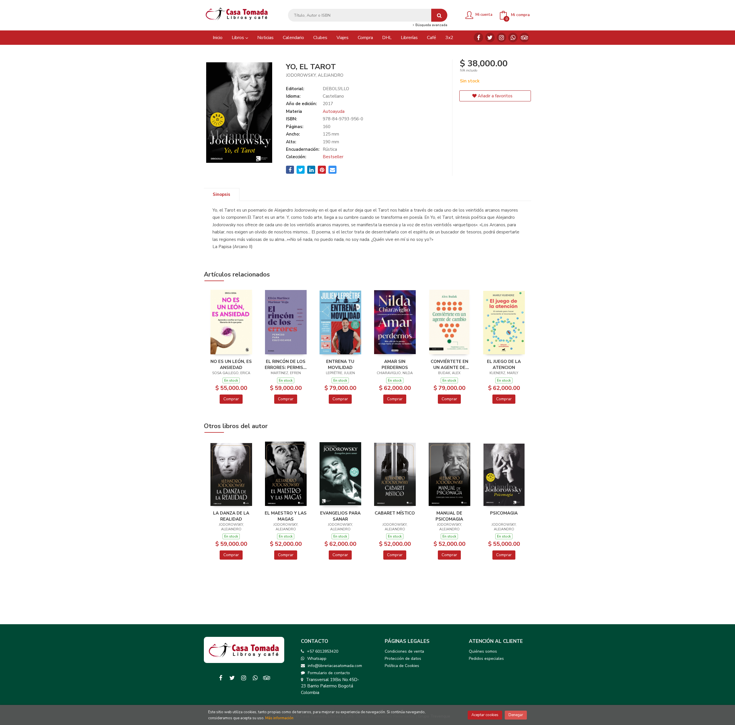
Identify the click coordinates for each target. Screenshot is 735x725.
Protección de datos (403, 658)
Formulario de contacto (329, 673)
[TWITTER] (490, 37)
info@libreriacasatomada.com (335, 665)
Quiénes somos (483, 651)
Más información (279, 718)
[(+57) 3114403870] (513, 37)
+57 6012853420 (322, 651)
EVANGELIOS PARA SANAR (340, 516)
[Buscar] (439, 15)
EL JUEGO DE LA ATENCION (504, 364)
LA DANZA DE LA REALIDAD (231, 516)
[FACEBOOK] (478, 37)
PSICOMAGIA (504, 513)
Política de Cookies (402, 665)
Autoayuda (334, 111)
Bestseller (333, 157)
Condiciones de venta (404, 651)
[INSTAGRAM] (501, 37)
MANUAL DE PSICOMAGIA (449, 516)
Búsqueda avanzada (431, 25)
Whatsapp (316, 658)
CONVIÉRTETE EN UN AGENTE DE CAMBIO (449, 364)
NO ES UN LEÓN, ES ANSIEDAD (231, 364)
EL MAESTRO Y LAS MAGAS (286, 516)
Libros (238, 37)
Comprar (231, 399)
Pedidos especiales (486, 658)
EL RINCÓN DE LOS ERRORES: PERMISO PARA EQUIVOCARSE (286, 364)
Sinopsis (221, 194)
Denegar (515, 715)
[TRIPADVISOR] (524, 37)
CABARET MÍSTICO (395, 513)
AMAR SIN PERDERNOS (395, 364)
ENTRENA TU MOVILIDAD (340, 364)
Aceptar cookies (484, 715)
